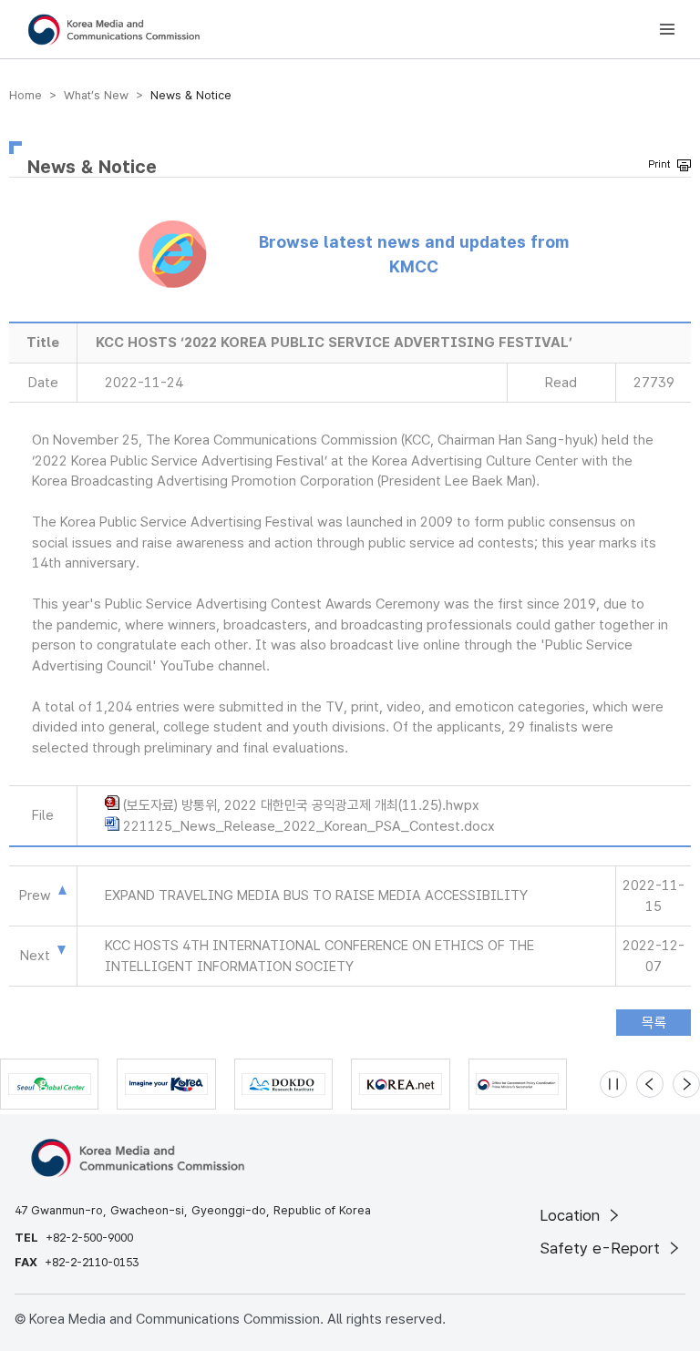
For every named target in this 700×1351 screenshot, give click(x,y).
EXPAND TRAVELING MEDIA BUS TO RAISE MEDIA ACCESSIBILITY (316, 895)
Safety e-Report (602, 1248)
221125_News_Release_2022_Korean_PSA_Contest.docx (309, 826)
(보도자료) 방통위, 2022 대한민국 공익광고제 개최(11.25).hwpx (301, 805)
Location (572, 1215)
